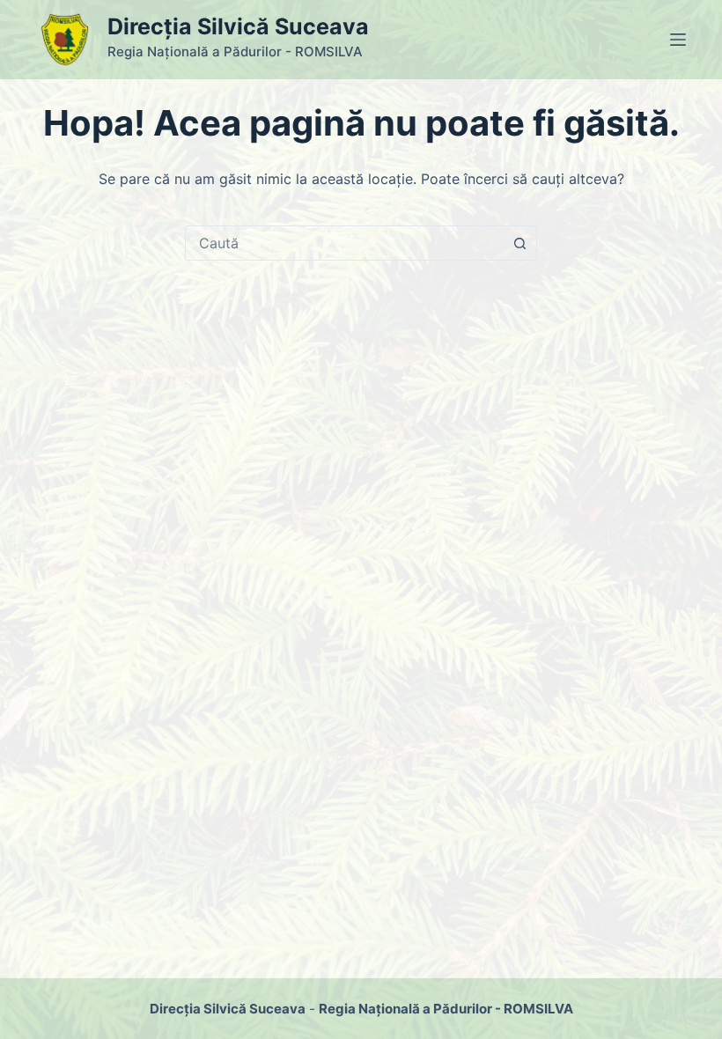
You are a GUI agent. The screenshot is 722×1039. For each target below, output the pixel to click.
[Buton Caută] (519, 243)
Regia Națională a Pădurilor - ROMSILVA (446, 1008)
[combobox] (344, 243)
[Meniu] (678, 40)
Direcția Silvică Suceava (238, 26)
